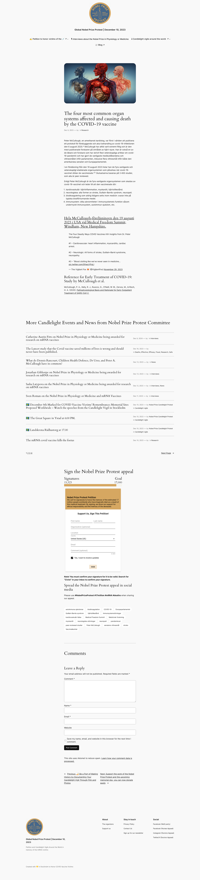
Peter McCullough (93, 625)
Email (67, 716)
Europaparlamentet (123, 609)
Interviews (154, 338)
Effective (144, 352)
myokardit (69, 621)
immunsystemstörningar (112, 613)
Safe (171, 352)
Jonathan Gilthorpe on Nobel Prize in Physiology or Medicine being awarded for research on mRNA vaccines (73, 374)
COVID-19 (107, 609)
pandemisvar (116, 621)
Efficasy (152, 352)
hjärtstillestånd (93, 613)
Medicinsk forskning (116, 617)
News (153, 362)
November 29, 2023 (113, 269)
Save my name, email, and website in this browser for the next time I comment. (99, 740)
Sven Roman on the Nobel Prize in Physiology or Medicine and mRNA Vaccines (73, 396)
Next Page (167, 453)
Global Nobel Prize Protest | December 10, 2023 (100, 29)
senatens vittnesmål (111, 625)
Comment (69, 679)
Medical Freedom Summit (95, 617)
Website (68, 728)
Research (85, 130)
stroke (125, 625)
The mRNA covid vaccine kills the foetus (50, 440)
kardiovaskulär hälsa (73, 617)
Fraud (158, 352)
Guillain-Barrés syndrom (75, 613)
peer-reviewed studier (74, 625)
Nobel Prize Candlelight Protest (161, 405)
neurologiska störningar (86, 621)
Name (67, 705)
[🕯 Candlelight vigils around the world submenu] (169, 39)
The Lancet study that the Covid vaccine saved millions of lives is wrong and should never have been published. (75, 350)
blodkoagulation (94, 609)
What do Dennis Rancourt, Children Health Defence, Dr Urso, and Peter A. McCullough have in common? (70, 362)
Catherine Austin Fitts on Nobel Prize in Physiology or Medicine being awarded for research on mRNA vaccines (75, 338)
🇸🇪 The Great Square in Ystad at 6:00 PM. (50, 418)
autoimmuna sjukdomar (74, 609)
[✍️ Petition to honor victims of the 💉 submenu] (67, 39)
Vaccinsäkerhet (71, 629)
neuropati (103, 621)
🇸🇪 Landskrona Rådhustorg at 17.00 (47, 430)
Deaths (137, 352)
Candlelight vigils (141, 408)
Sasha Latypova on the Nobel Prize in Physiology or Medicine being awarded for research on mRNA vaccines (78, 386)
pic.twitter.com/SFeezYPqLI (81, 264)
